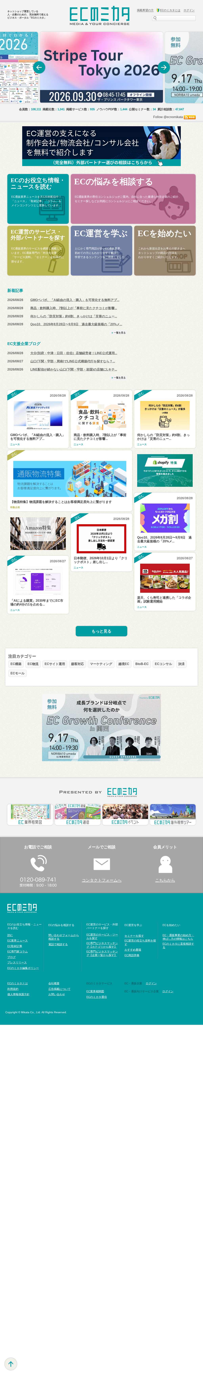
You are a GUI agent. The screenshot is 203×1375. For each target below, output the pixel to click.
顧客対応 (77, 664)
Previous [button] (39, 67)
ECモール (18, 673)
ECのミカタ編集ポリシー (23, 968)
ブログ (11, 957)
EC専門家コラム (17, 951)
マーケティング (101, 664)
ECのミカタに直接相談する (178, 945)
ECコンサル (163, 664)
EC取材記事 (14, 946)
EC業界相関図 (95, 991)
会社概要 (53, 983)
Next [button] (164, 67)
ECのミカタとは (17, 983)
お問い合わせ (56, 994)
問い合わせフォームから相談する (63, 937)
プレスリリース (17, 962)
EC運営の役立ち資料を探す (140, 942)
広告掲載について (59, 989)
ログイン (167, 991)
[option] (101, 67)
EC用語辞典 (131, 955)
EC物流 (33, 664)
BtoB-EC (142, 664)
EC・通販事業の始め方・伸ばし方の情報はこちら (178, 937)
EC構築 (16, 664)
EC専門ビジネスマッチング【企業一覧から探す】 (102, 953)
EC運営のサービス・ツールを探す (102, 936)
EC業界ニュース (17, 940)
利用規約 (12, 989)
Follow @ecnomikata (168, 117)
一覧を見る (120, 332)
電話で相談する (58, 944)
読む (10, 935)
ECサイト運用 (55, 664)
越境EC (123, 664)
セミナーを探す (134, 935)
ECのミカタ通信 (96, 996)
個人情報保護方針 (18, 994)
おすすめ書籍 (132, 949)
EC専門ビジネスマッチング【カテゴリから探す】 (102, 945)
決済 (181, 664)
